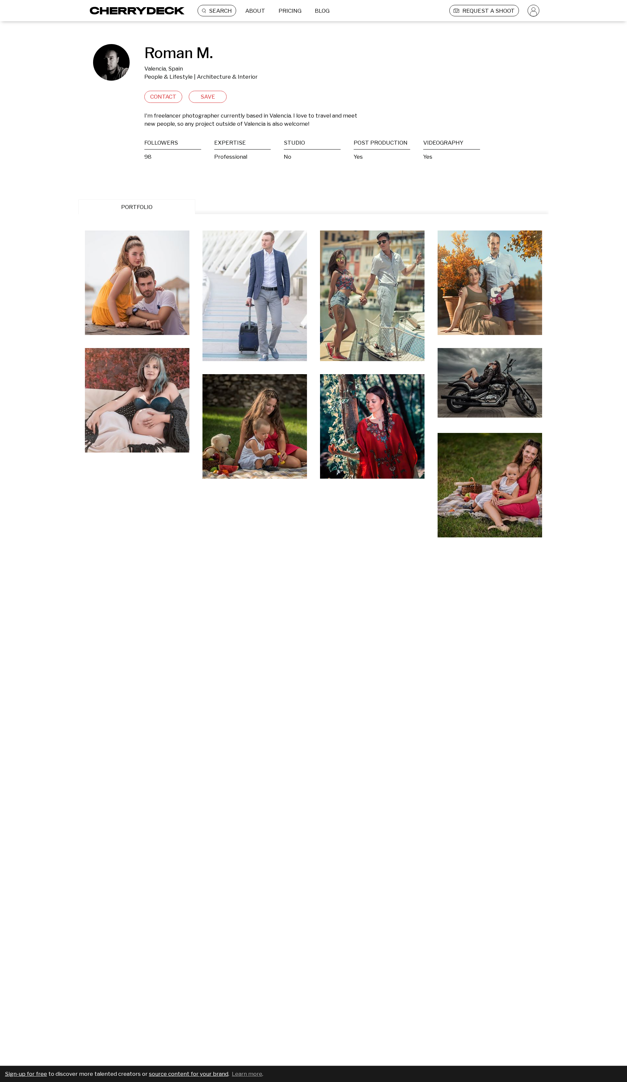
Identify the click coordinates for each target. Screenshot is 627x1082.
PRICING (290, 11)
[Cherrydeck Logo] (134, 10)
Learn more (247, 1074)
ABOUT (255, 11)
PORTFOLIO (137, 207)
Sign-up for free (26, 1074)
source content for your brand (188, 1074)
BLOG (322, 11)
